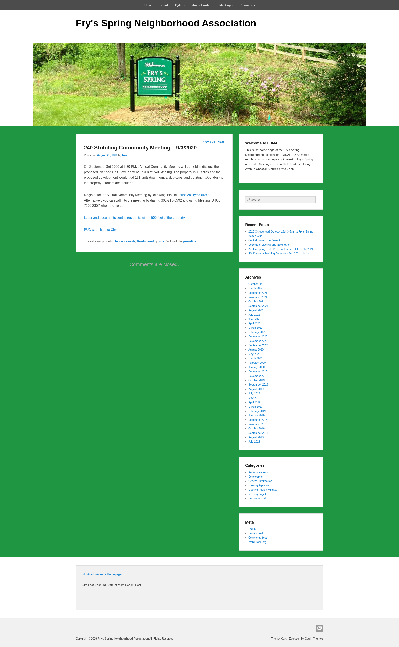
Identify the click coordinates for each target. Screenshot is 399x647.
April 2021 (254, 323)
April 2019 (254, 402)
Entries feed (255, 533)
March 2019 (255, 406)
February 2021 (257, 332)
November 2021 (257, 297)
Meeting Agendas (258, 485)
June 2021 (254, 319)
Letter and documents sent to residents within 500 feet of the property (134, 217)
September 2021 (258, 305)
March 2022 (255, 288)
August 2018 (256, 437)
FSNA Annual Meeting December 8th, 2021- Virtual (278, 253)
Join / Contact (202, 5)
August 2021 (256, 310)
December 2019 (257, 371)
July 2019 (254, 393)
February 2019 (257, 411)
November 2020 (257, 340)
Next (223, 141)
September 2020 (258, 345)
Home (148, 5)
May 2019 (254, 397)
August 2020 (256, 349)
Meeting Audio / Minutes (262, 489)
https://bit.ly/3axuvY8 (194, 195)
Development (145, 241)
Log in (252, 528)
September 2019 (258, 384)
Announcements (124, 241)
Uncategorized (257, 498)
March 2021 (255, 327)
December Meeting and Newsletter (269, 244)
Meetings (226, 5)
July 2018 (254, 441)
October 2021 (256, 301)
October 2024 (256, 283)
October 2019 (256, 380)
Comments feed (257, 537)
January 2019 (256, 415)
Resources (247, 5)
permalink (189, 241)
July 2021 (254, 314)
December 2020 (257, 336)
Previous (207, 141)
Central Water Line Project (264, 240)
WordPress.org (257, 542)
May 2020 (254, 354)
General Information (260, 481)
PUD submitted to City (100, 229)
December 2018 (257, 419)
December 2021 (257, 292)
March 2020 (255, 358)
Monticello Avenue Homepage (102, 574)
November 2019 (257, 375)
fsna (124, 155)
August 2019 (256, 389)
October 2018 (256, 428)
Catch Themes (314, 638)
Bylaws (180, 5)
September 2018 (258, 432)
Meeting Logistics (259, 494)
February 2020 (257, 362)
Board (164, 5)
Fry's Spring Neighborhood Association (166, 23)
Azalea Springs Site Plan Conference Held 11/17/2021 (280, 249)
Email (319, 628)
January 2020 (256, 367)
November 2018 (257, 424)
